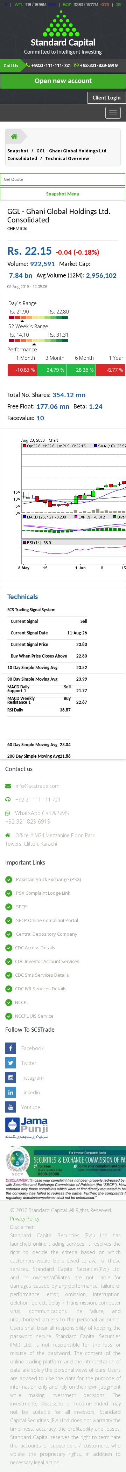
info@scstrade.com (37, 786)
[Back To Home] (14, 136)
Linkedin (30, 1092)
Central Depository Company (46, 934)
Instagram (32, 1077)
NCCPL (22, 1002)
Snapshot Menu (62, 194)
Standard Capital (63, 46)
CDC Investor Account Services (47, 961)
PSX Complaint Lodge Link (42, 893)
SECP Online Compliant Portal (46, 920)
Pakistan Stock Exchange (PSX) (48, 879)
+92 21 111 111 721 (38, 799)
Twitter (28, 1063)
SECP (21, 906)
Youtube (30, 1107)
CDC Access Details (35, 947)
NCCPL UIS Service (34, 1016)
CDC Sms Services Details (42, 975)
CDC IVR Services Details (40, 988)
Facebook (32, 1048)
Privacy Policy (24, 1218)
